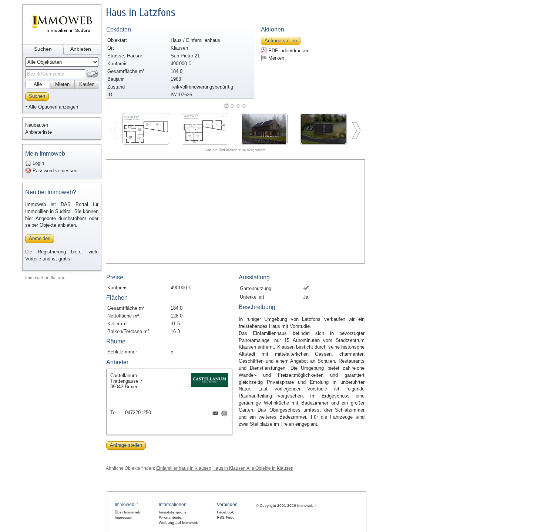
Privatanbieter (170, 517)
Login (37, 163)
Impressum (124, 517)
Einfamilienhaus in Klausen (183, 468)
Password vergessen (54, 170)
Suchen (43, 49)
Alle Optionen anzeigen (53, 107)
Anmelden (39, 238)
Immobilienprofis (172, 512)
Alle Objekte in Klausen (269, 468)
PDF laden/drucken (288, 50)
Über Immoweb (127, 512)
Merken (275, 58)
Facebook (225, 512)
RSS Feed (226, 517)
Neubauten (36, 125)
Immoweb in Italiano (45, 277)
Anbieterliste (38, 132)
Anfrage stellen (281, 40)
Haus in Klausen (229, 468)
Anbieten (80, 49)
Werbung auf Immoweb (178, 523)
